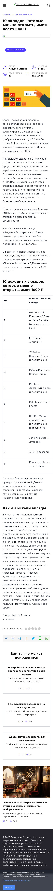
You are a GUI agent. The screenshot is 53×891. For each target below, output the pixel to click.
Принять (8, 887)
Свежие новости (15, 50)
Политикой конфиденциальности (16, 880)
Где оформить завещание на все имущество (26, 706)
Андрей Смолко (18, 69)
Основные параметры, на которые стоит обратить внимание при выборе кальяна (25, 806)
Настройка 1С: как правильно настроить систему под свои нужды (26, 671)
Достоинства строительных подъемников (27, 739)
